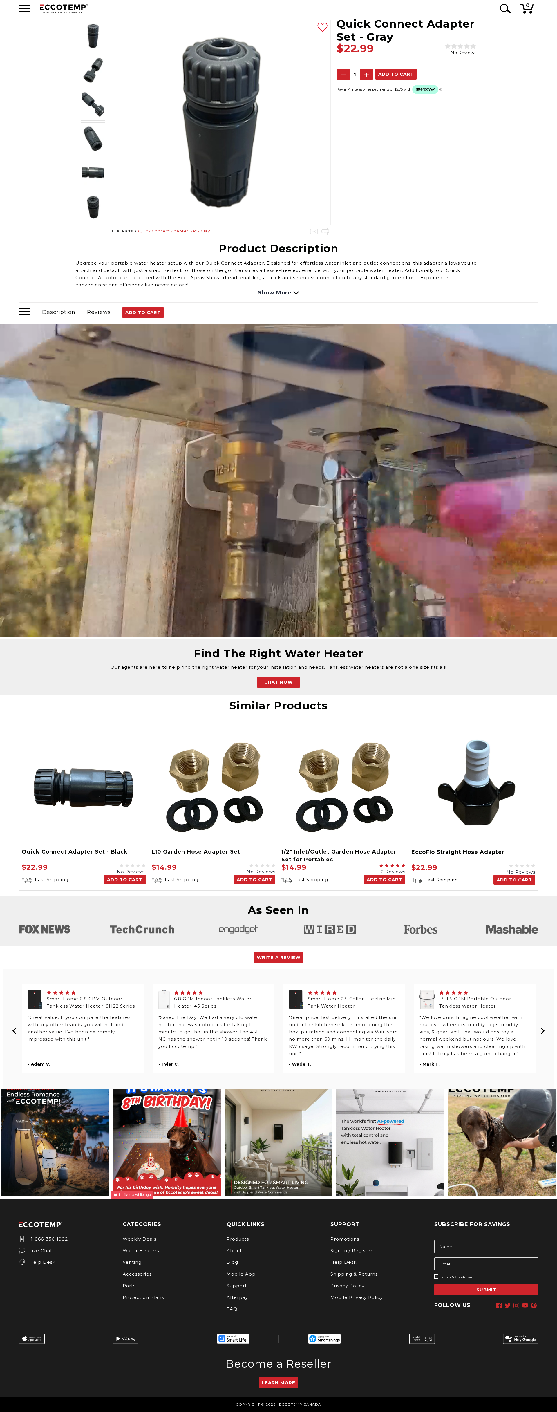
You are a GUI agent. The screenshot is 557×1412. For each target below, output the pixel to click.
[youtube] (525, 1305)
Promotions (344, 1239)
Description (58, 312)
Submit (486, 1289)
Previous (14, 1028)
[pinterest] (533, 1305)
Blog (232, 1262)
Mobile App (241, 1274)
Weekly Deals (139, 1239)
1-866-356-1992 (48, 1239)
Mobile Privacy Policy (356, 1297)
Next (542, 1028)
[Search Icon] (504, 8)
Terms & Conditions (457, 1277)
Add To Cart (143, 312)
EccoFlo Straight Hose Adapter (457, 852)
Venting (132, 1262)
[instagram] (516, 1305)
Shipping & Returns (354, 1274)
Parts (129, 1285)
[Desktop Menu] (24, 9)
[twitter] (507, 1305)
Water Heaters (141, 1250)
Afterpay (237, 1297)
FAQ (232, 1309)
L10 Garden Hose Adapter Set (196, 852)
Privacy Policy (347, 1285)
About (234, 1250)
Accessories (137, 1274)
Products (238, 1239)
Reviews (99, 312)
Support (237, 1285)
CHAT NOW (278, 682)
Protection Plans (143, 1297)
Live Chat (40, 1250)
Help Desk (42, 1262)
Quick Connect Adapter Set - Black (75, 852)
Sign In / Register (351, 1250)
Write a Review (279, 957)
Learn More (278, 1382)
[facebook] (499, 1305)
